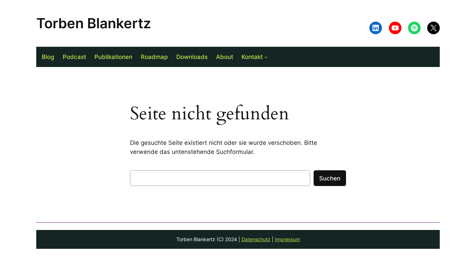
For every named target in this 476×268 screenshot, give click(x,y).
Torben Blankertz (93, 23)
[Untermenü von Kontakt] (266, 57)
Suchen (329, 178)
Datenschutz (255, 239)
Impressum (287, 239)
